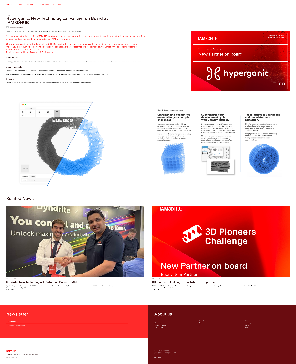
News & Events (57, 4)
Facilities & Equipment (43, 4)
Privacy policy (9, 354)
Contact (247, 323)
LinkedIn (201, 321)
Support (247, 325)
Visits (246, 327)
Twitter (201, 323)
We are (21, 4)
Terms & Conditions (20, 325)
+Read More (10, 290)
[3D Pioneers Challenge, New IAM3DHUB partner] (221, 276)
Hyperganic (9, 70)
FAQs (246, 321)
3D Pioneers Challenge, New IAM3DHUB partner (184, 282)
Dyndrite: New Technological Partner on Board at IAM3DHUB (46, 282)
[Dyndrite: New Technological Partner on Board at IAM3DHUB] (75, 276)
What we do (30, 4)
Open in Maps (158, 357)
